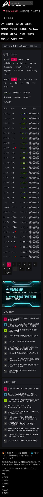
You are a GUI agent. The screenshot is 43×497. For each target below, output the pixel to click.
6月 (30, 79)
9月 (12, 87)
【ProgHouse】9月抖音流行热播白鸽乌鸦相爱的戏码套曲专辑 (23, 365)
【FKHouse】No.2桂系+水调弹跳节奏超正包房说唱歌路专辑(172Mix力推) (23, 360)
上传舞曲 (36, 11)
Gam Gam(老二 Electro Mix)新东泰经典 (23, 440)
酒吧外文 (4, 34)
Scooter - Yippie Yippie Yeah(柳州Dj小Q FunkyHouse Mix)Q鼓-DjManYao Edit (23, 401)
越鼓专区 (19, 24)
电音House (33, 29)
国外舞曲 (23, 29)
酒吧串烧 (4, 29)
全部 (14, 59)
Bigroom (7, 70)
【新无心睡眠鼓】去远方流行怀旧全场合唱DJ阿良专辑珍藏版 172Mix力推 (23, 348)
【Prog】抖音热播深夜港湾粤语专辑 (21, 342)
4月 (5, 83)
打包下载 (25, 11)
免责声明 (5, 483)
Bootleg (28, 67)
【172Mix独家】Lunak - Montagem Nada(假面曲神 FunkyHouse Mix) (21, 424)
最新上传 (7, 92)
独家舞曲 (10, 24)
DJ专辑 (22, 34)
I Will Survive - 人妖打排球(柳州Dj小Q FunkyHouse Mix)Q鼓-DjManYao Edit (22, 418)
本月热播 (7, 97)
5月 (36, 79)
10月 (6, 87)
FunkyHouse (22, 63)
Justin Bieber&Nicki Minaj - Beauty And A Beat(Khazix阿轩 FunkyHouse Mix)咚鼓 (23, 430)
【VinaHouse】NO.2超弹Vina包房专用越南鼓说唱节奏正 (23, 319)
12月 (28, 83)
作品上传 (5, 490)
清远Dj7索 (5, 38)
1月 (22, 83)
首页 (2, 24)
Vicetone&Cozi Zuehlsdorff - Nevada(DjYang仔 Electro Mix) (19, 406)
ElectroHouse (23, 59)
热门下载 (26, 97)
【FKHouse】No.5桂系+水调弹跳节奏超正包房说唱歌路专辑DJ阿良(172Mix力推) (23, 325)
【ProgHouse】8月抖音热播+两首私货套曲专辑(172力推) (23, 331)
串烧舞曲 (28, 24)
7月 (19, 79)
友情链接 (5, 493)
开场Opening (32, 70)
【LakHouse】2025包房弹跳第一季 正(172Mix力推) (22, 371)
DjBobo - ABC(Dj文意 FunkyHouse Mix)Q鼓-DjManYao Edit (23, 412)
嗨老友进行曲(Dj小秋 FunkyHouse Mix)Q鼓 (23, 389)
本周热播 (26, 92)
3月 (11, 83)
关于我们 (5, 477)
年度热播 (17, 97)
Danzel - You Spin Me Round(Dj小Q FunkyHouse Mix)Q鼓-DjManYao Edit (22, 395)
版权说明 (5, 480)
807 (21, 268)
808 (28, 268)
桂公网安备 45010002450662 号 (17, 453)
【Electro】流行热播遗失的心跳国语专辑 (23, 353)
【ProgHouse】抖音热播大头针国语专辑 (23, 336)
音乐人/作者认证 (11, 11)
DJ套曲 (14, 38)
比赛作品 (13, 34)
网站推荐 (17, 92)
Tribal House (9, 63)
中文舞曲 (13, 29)
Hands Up (19, 67)
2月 (16, 83)
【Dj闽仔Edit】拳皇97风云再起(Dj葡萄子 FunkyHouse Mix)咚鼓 (23, 435)
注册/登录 (9, 18)
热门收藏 (7, 102)
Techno (7, 74)
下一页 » (7, 272)
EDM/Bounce (19, 70)
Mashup (33, 63)
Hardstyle (8, 67)
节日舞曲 (30, 34)
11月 (34, 83)
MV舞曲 (22, 38)
